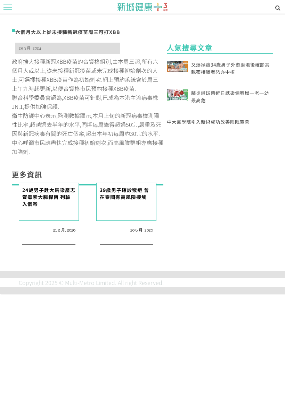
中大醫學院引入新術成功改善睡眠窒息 (208, 122)
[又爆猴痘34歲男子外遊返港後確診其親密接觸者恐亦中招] (177, 65)
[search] (277, 7)
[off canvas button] (7, 7)
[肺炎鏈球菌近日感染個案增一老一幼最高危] (177, 94)
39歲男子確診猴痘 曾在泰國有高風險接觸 (124, 193)
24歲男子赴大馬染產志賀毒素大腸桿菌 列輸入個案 (48, 197)
